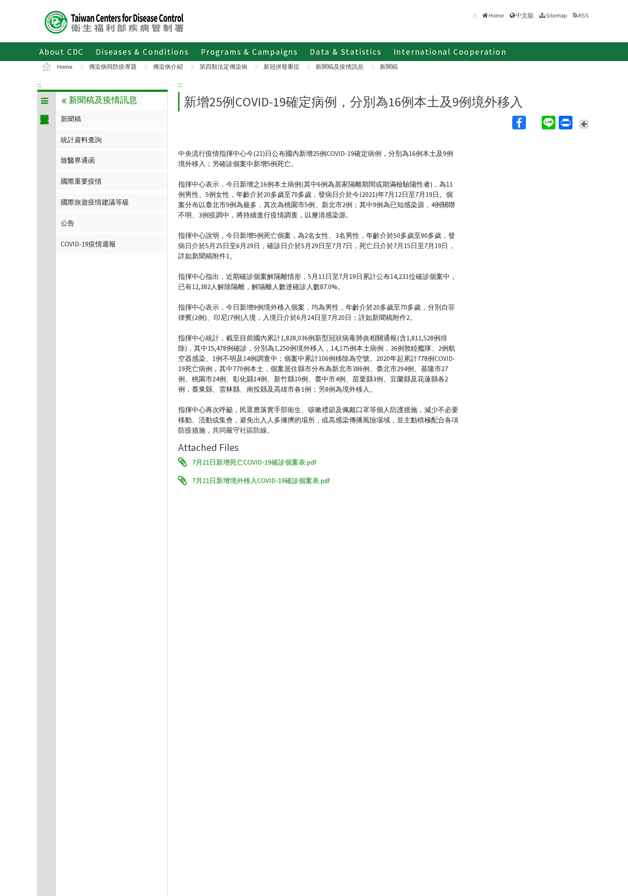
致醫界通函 (78, 160)
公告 (67, 223)
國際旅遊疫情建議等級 (95, 202)
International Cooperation (450, 52)
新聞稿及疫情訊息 (340, 66)
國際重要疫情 (81, 181)
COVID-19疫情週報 (88, 244)
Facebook (526, 122)
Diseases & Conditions (142, 52)
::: (39, 84)
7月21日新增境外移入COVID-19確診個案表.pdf (261, 480)
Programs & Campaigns (249, 52)
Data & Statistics (345, 52)
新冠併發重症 (281, 66)
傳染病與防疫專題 (113, 66)
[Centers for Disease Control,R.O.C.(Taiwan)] (114, 21)
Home (496, 15)
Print (566, 122)
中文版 (525, 14)
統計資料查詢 (81, 139)
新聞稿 (389, 66)
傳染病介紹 (168, 66)
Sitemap (556, 15)
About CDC (61, 52)
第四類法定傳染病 (223, 66)
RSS (583, 15)
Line (549, 122)
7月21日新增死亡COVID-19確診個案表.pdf (254, 462)
